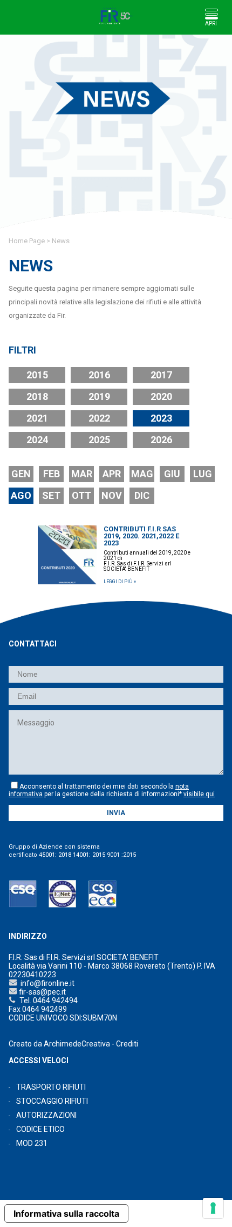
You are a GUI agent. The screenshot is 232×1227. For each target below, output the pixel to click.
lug (202, 473)
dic (141, 495)
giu (172, 473)
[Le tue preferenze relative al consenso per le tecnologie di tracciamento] (213, 1208)
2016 (99, 375)
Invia (116, 813)
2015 (37, 375)
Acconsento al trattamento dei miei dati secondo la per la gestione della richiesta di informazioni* (112, 790)
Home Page (27, 241)
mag (142, 473)
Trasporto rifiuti (51, 1087)
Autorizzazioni (46, 1115)
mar (81, 473)
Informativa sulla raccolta (66, 1213)
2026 (161, 439)
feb (51, 473)
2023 (161, 418)
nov (111, 495)
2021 (37, 418)
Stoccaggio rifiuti (52, 1101)
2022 (99, 418)
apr (112, 473)
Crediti (127, 1043)
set (51, 495)
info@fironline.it (45, 983)
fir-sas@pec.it (41, 992)
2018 (37, 396)
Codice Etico (40, 1129)
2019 (99, 396)
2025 (99, 439)
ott (81, 495)
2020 (161, 396)
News (61, 241)
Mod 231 (31, 1143)
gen (21, 473)
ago (21, 495)
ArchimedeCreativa (77, 1043)
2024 (37, 439)
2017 (161, 375)
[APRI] (211, 13)
